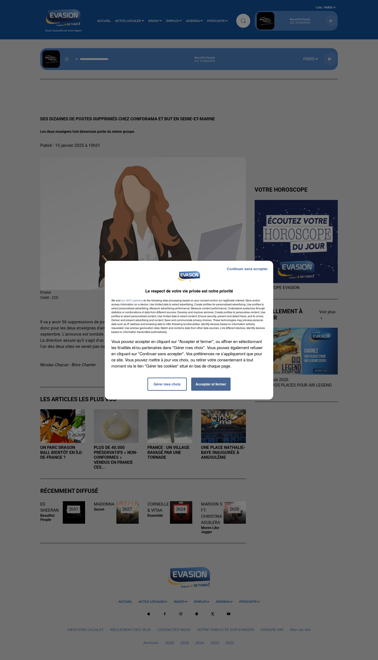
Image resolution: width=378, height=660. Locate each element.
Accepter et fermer (211, 384)
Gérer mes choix (167, 384)
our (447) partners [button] (132, 300)
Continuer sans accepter (247, 268)
